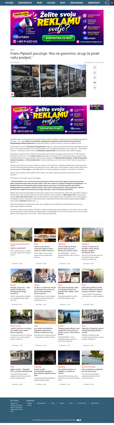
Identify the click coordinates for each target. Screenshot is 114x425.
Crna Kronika (82, 403)
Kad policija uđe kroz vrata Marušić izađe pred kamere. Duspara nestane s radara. (92, 289)
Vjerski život (95, 403)
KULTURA (51, 2)
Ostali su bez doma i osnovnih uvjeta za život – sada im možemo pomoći (44, 248)
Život (71, 403)
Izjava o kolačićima (16, 407)
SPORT (39, 2)
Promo (29, 405)
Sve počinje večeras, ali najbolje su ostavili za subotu (67, 371)
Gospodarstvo (41, 403)
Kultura (62, 403)
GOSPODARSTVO (25, 2)
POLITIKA (9, 2)
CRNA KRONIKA (76, 2)
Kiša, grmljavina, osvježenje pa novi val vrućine (92, 370)
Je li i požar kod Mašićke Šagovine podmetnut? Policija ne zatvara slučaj (43, 330)
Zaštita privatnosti (16, 405)
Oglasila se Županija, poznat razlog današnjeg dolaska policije (92, 330)
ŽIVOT (62, 2)
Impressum (14, 403)
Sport (53, 403)
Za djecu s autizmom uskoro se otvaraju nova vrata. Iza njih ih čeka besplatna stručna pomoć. (45, 290)
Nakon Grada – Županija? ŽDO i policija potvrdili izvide (21, 370)
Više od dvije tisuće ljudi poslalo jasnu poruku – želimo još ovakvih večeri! (68, 248)
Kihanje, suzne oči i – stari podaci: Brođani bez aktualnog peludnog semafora (20, 290)
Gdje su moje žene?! (18, 248)
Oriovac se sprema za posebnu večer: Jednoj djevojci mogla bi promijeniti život (90, 249)
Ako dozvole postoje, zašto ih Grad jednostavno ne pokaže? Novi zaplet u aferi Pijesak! (68, 290)
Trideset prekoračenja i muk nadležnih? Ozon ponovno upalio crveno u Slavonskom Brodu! (69, 331)
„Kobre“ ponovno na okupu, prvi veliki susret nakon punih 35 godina (21, 330)
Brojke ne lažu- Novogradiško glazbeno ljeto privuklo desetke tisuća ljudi (45, 372)
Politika (29, 403)
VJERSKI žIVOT (94, 2)
